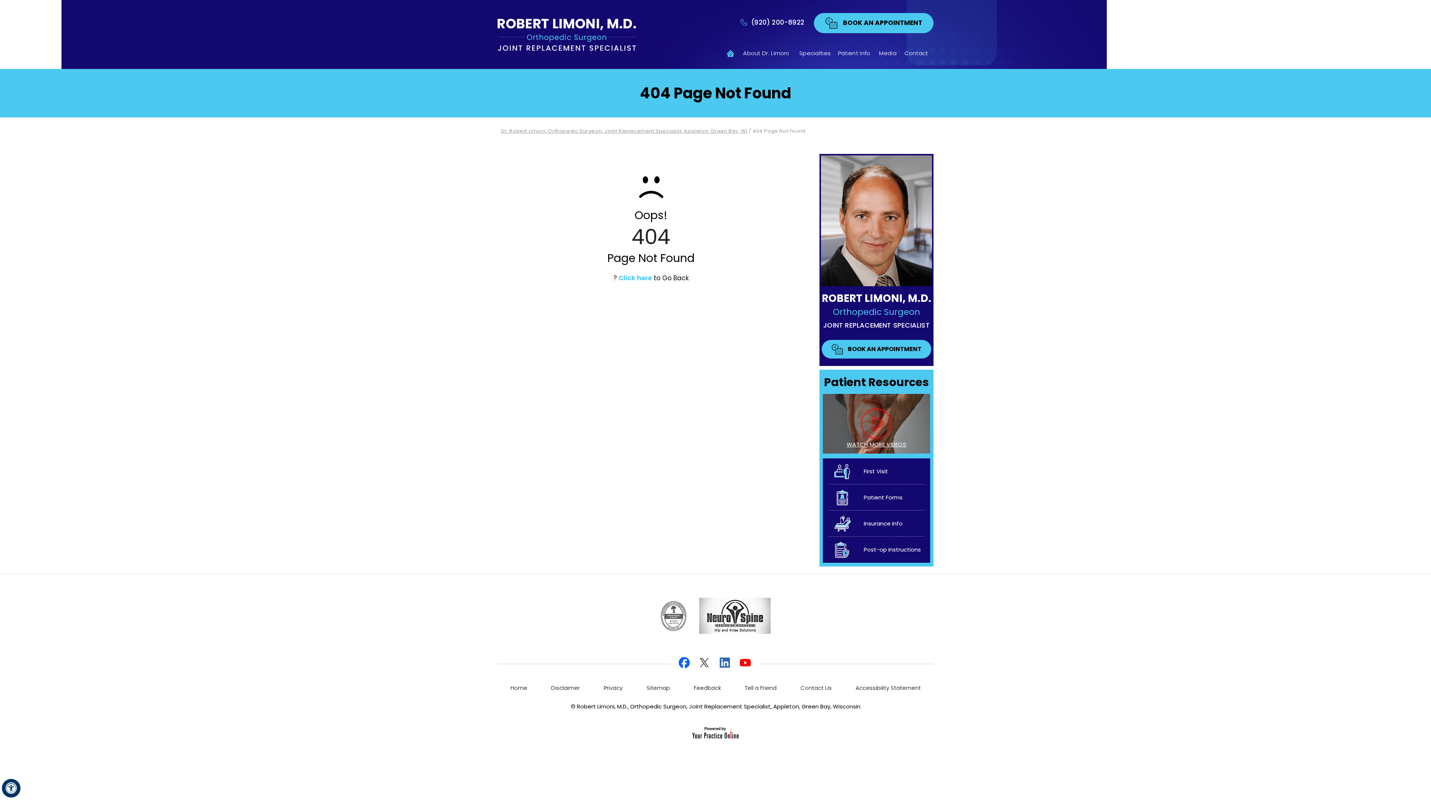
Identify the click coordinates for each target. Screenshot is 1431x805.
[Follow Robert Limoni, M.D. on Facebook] (685, 663)
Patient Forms (883, 497)
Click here (635, 278)
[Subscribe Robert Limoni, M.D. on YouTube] (745, 663)
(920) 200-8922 (778, 22)
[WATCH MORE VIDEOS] (876, 423)
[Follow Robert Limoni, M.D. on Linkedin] (725, 663)
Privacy (613, 688)
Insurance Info (883, 523)
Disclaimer (565, 688)
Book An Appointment (882, 22)
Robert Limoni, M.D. (876, 298)
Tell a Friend (761, 688)
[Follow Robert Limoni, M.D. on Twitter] (705, 663)
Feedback (707, 688)
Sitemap (658, 688)
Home (725, 53)
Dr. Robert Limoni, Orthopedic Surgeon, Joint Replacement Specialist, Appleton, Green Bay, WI (624, 131)
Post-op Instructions (892, 549)
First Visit (876, 471)
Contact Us (816, 688)
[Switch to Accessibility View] (11, 788)
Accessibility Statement (888, 688)
